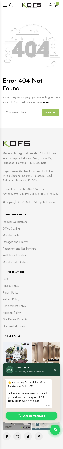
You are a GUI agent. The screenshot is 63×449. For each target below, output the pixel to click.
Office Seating (11, 229)
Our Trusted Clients (14, 326)
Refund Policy (11, 299)
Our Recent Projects (15, 319)
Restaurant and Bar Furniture (19, 249)
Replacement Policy (14, 306)
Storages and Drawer (15, 242)
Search (50, 112)
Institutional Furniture (14, 255)
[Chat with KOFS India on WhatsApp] (55, 430)
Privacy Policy (11, 286)
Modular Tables (12, 235)
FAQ (5, 279)
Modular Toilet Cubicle (16, 262)
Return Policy (10, 293)
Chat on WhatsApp (33, 415)
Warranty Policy (12, 313)
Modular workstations (15, 222)
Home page (42, 102)
